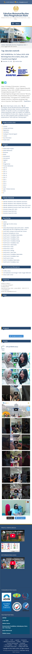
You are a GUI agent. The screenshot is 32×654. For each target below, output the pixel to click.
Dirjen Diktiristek (7, 630)
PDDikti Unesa (6, 633)
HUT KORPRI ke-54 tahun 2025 (10, 114)
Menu (17, 24)
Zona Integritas (8, 644)
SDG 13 (5, 173)
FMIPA (13, 112)
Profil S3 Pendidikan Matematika (11, 260)
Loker (4, 162)
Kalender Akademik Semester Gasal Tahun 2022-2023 (16, 207)
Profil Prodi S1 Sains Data (9, 252)
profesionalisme (5, 117)
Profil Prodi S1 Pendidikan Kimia (11, 239)
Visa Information (7, 138)
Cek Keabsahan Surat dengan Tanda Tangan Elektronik (17, 272)
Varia (19, 106)
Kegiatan (5, 160)
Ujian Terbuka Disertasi (9, 189)
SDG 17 (5, 177)
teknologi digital (22, 117)
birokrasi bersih (20, 109)
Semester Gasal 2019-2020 (10, 213)
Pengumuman (6, 164)
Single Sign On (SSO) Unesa (10, 224)
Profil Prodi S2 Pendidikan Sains (11, 256)
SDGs (4, 187)
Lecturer (5, 126)
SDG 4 (4, 181)
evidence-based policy (6, 112)
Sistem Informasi (14, 117)
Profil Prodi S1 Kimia (8, 248)
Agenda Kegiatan (23, 644)
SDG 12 (5, 171)
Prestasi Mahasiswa (8, 166)
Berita (15, 106)
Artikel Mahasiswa (7, 150)
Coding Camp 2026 (23, 646)
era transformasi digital (23, 110)
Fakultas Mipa (18, 61)
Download (22, 643)
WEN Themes (16, 652)
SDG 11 (5, 169)
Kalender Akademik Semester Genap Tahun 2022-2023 (17, 205)
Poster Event (6, 139)
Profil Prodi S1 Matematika (10, 244)
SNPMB (4, 618)
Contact (5, 136)
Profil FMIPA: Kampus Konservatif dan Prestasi (15, 231)
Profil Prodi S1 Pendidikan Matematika (12, 235)
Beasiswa (5, 152)
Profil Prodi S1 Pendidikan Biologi (11, 241)
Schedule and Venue (8, 128)
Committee (6, 132)
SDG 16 (5, 175)
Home (6, 640)
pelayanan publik (13, 115)
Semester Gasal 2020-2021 (10, 211)
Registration (6, 130)
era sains (14, 110)
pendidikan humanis (23, 115)
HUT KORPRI (19, 112)
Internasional (6, 156)
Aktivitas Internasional (9, 641)
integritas (21, 114)
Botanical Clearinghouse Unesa (11, 233)
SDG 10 (5, 168)
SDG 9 (4, 185)
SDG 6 (4, 183)
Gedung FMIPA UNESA (11, 32)
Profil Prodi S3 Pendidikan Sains (11, 262)
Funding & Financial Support (10, 134)
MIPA (7, 115)
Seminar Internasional (12, 643)
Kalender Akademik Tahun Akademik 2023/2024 (15, 203)
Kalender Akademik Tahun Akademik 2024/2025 (15, 201)
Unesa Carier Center (8, 274)
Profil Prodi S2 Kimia (8, 258)
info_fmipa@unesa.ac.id (22, 2)
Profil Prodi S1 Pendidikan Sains (11, 243)
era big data (9, 110)
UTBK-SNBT (5, 620)
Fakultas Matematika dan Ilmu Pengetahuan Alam (16, 14)
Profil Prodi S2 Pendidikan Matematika (12, 254)
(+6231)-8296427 (10, 2)
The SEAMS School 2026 (10, 646)
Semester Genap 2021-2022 (10, 209)
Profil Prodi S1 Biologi (8, 250)
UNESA (5, 222)
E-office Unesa (6, 271)
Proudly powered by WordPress (11, 650)
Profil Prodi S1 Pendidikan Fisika (11, 237)
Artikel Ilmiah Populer (8, 106)
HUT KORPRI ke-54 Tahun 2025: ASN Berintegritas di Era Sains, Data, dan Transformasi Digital (15, 56)
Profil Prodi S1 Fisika (8, 246)
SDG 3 (4, 179)
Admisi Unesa (6, 623)
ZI (3, 192)
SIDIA (4, 226)
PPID (15, 644)
